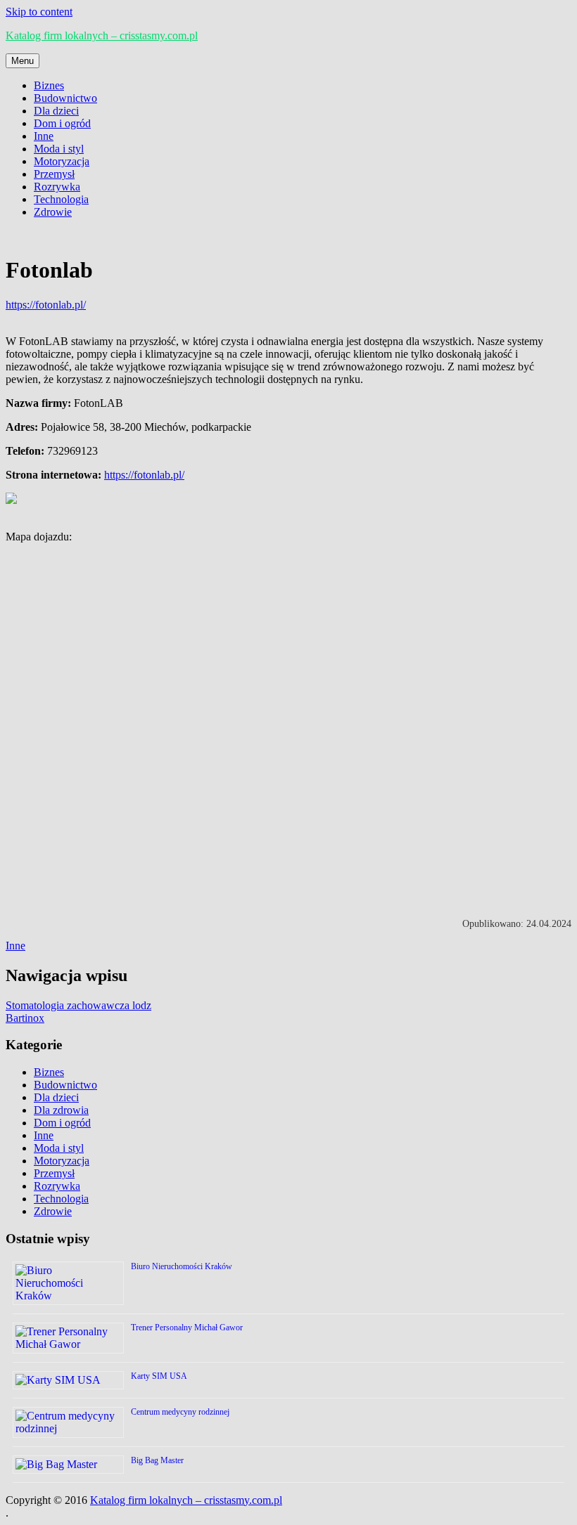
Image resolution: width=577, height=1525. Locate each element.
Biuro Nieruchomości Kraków (181, 1266)
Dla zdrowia (61, 1110)
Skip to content (39, 12)
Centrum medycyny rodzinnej (180, 1412)
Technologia (61, 199)
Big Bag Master (157, 1460)
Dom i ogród (62, 123)
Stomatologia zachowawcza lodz (78, 1005)
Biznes (49, 85)
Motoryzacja (61, 161)
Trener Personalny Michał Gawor (187, 1327)
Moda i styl (59, 149)
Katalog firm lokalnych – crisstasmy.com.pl (102, 35)
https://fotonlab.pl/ (46, 305)
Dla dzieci (56, 111)
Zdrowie (53, 212)
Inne (43, 136)
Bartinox (25, 1018)
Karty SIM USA (159, 1376)
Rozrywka (57, 187)
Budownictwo (65, 98)
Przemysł (54, 174)
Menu (22, 61)
